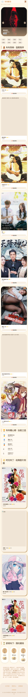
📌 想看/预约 (14, 93)
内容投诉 (14, 690)
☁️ (2, 1)
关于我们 (7, 686)
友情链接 (20, 686)
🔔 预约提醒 (4, 658)
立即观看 (5, 33)
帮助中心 (14, 686)
